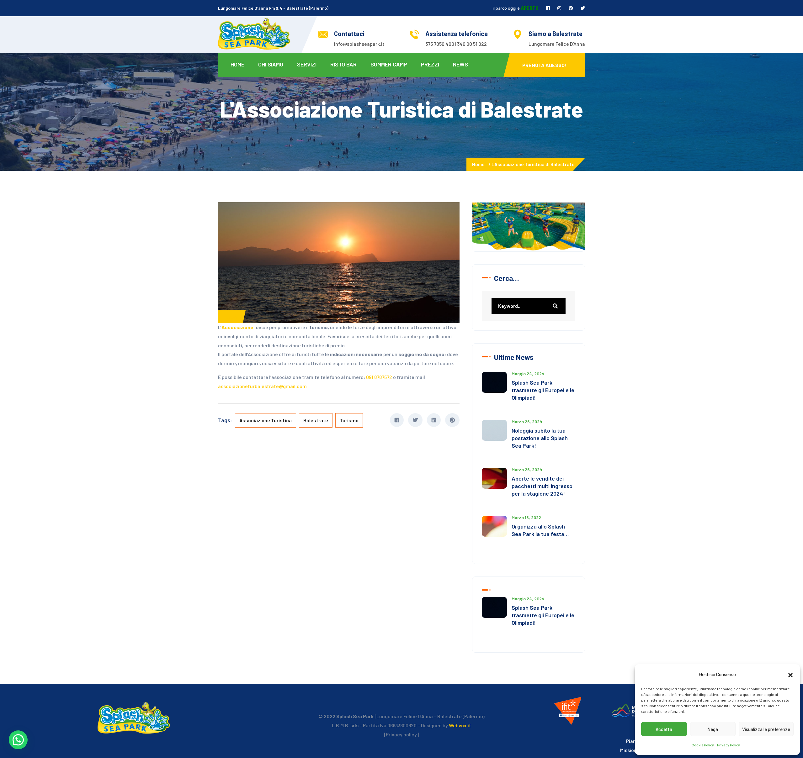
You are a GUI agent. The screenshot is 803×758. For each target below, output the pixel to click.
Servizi (306, 64)
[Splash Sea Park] (254, 33)
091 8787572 (379, 377)
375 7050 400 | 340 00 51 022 (456, 44)
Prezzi (430, 64)
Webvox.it (460, 725)
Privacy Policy (728, 745)
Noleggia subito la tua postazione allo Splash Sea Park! (540, 438)
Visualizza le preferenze (766, 729)
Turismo (349, 420)
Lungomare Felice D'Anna (557, 44)
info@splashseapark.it (359, 44)
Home (237, 64)
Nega (712, 729)
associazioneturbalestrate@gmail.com (262, 386)
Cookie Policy (703, 745)
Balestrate (315, 420)
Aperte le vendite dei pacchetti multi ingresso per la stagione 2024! (542, 486)
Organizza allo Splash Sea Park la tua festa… (540, 530)
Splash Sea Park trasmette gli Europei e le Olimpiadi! (543, 390)
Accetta (664, 729)
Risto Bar (343, 64)
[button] (790, 674)
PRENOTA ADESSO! (544, 65)
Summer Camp (388, 64)
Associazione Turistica (265, 420)
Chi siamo (270, 64)
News (460, 64)
